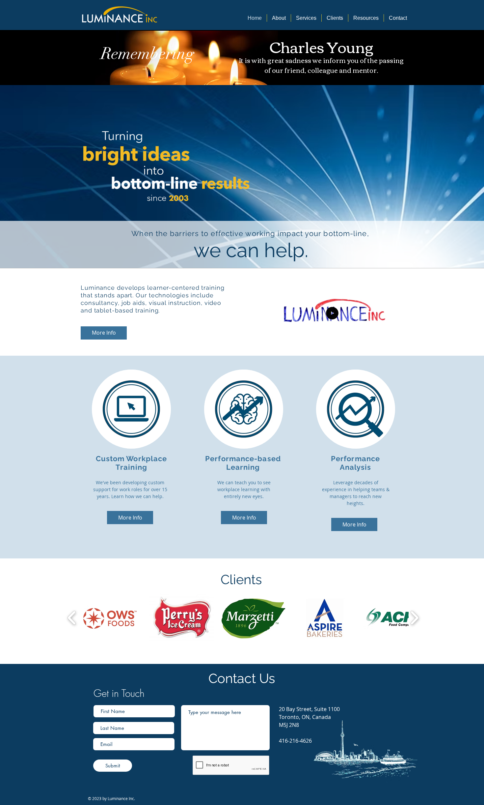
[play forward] (414, 618)
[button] (394, 345)
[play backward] (72, 618)
